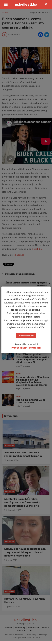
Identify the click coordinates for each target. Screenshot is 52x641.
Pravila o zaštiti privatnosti (26, 347)
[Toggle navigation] (6, 4)
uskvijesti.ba (26, 4)
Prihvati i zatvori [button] (26, 335)
